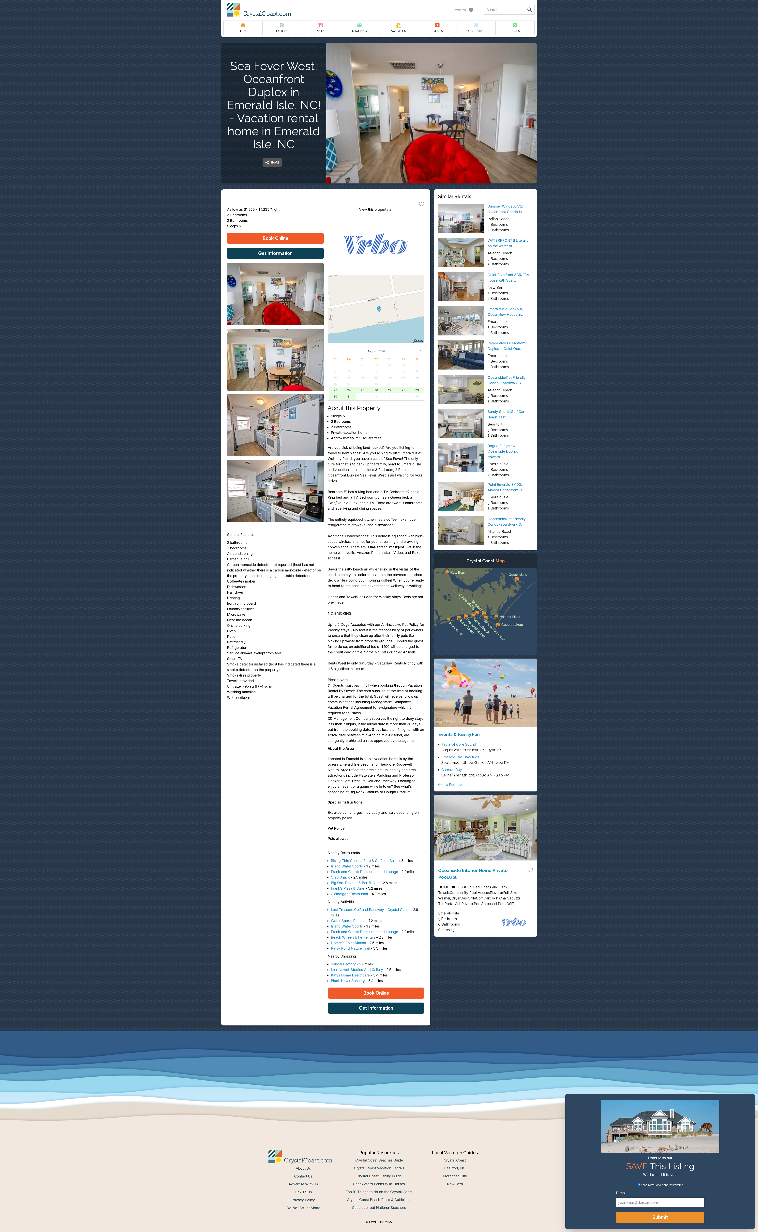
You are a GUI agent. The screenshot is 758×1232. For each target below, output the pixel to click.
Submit (379, 677)
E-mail (340, 655)
